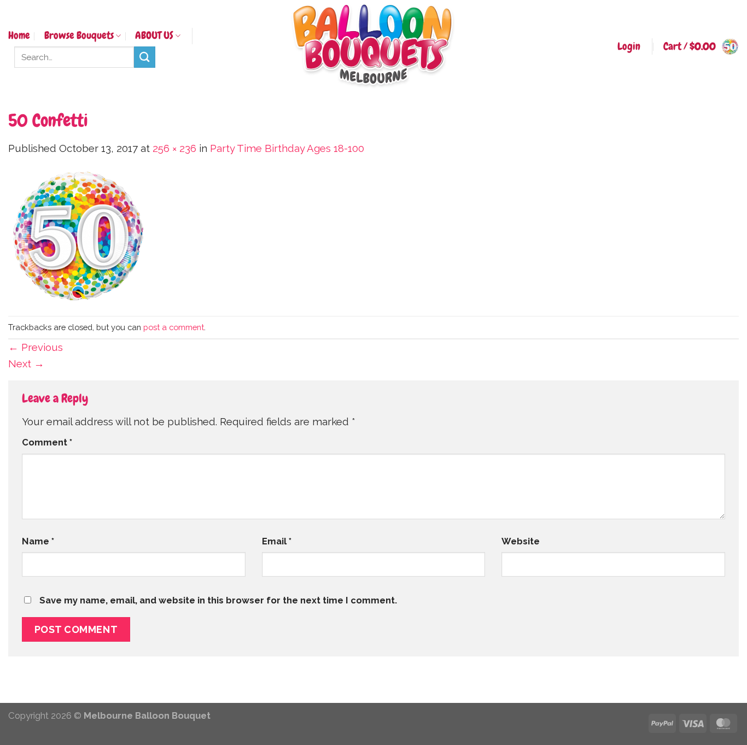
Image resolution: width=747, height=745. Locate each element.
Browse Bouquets (79, 35)
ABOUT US (154, 35)
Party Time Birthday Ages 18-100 (287, 148)
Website (520, 541)
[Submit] (144, 57)
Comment (47, 442)
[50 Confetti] (78, 235)
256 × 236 (174, 148)
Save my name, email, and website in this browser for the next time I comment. (218, 600)
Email (276, 541)
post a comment (173, 327)
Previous (35, 347)
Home (19, 35)
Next (26, 363)
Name (38, 541)
